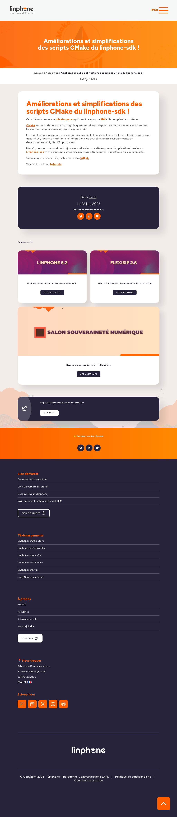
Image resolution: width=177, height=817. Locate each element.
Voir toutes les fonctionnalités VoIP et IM (40, 501)
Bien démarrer (31, 513)
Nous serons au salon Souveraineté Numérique (88, 365)
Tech (92, 197)
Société (22, 604)
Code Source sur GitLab (31, 577)
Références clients (27, 619)
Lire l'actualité (52, 292)
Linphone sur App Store (31, 540)
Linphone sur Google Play (31, 548)
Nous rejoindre (26, 626)
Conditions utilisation (88, 780)
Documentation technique (32, 479)
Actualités (52, 72)
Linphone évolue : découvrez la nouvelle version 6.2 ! (52, 283)
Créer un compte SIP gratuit (33, 486)
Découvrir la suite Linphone (32, 493)
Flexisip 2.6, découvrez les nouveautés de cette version (124, 283)
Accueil (38, 72)
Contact (49, 413)
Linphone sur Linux (28, 569)
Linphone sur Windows (30, 562)
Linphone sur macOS (29, 555)
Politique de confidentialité (133, 776)
